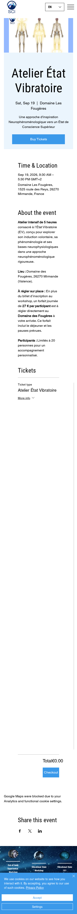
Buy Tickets (38, 139)
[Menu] (70, 6)
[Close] (71, 878)
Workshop (13, 872)
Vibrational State (64, 867)
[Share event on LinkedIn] (40, 831)
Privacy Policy (35, 887)
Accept (37, 898)
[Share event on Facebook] (20, 831)
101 (65, 870)
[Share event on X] (30, 831)
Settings (37, 907)
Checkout (51, 772)
